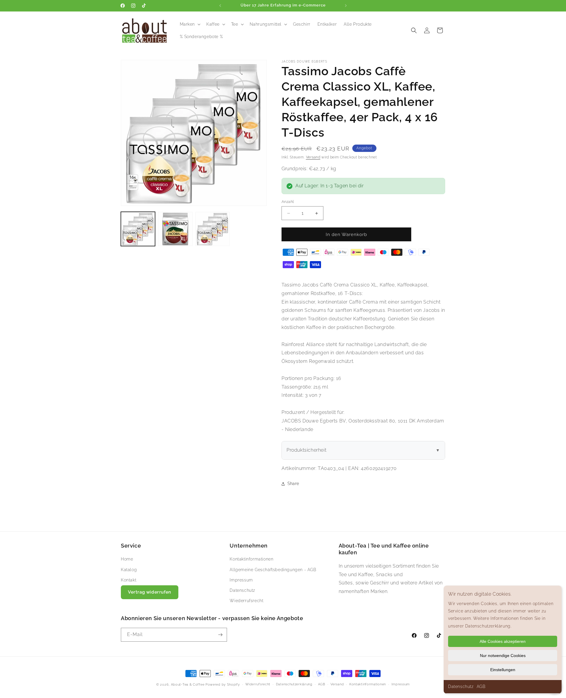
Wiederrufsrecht (246, 600)
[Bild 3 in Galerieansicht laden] (212, 229)
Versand (313, 157)
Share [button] (293, 483)
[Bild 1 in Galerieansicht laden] (138, 229)
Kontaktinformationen (251, 559)
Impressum (241, 580)
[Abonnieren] (220, 635)
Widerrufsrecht (257, 684)
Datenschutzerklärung (294, 684)
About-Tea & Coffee (188, 684)
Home (127, 559)
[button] (189, 24)
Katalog (129, 569)
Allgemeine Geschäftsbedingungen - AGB (273, 569)
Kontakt (128, 580)
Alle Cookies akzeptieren (503, 641)
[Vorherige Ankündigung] (220, 5)
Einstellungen (502, 669)
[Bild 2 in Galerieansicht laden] (175, 229)
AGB (481, 686)
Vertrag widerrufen (149, 592)
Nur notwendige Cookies (503, 655)
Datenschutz (461, 686)
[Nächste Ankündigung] (345, 5)
